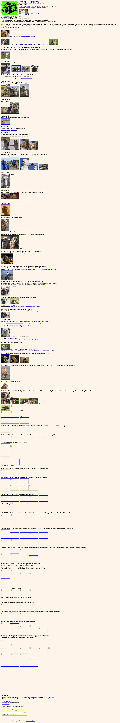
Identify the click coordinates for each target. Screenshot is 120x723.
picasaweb (13, 286)
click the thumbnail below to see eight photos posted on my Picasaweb (19, 252)
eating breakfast (12, 130)
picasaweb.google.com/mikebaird (14, 323)
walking (3, 130)
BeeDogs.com (8, 698)
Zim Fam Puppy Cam (49, 697)
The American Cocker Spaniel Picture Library (14, 700)
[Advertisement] (15, 680)
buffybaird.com (37, 698)
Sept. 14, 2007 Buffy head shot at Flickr (23, 36)
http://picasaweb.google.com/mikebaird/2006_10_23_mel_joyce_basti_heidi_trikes (35, 269)
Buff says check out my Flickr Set (10, 21)
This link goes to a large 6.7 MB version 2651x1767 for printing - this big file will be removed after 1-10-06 (28, 350)
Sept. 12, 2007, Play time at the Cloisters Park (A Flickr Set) (29, 44)
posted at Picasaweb (26, 78)
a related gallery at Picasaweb (25, 231)
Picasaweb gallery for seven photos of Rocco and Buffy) (24, 306)
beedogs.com (49, 698)
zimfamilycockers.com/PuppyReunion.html (29, 697)
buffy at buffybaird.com (34, 6)
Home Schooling (6, 702)
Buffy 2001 (24, 14)
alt (20, 248)
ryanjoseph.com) (42, 283)
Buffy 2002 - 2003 (8, 16)
